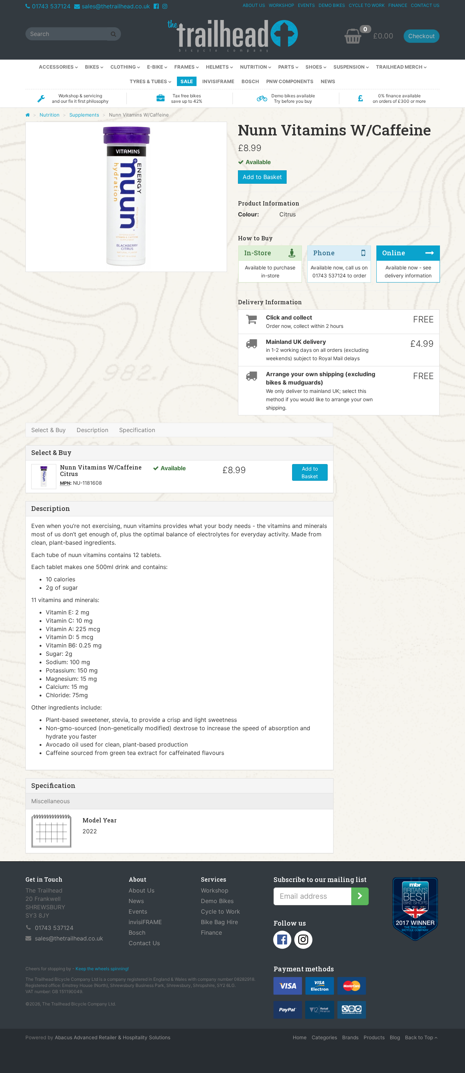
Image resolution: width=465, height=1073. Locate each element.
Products (374, 1037)
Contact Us (144, 943)
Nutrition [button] (254, 67)
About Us (141, 890)
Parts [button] (286, 67)
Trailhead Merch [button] (400, 67)
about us (254, 5)
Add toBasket (310, 472)
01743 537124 (51, 6)
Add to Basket (262, 176)
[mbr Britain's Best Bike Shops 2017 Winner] (415, 910)
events (306, 5)
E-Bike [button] (155, 67)
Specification (137, 430)
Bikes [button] (92, 67)
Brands (350, 1037)
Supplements (84, 115)
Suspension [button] (349, 67)
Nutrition (50, 115)
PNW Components (290, 81)
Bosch (250, 81)
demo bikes (332, 5)
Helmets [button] (218, 67)
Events (138, 911)
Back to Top (419, 1037)
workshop (281, 5)
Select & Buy (48, 430)
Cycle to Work (220, 911)
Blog (395, 1037)
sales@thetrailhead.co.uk (116, 6)
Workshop (215, 890)
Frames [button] (185, 67)
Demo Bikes (217, 901)
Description (92, 430)
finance (397, 5)
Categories (324, 1037)
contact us (425, 5)
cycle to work (367, 5)
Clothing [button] (123, 67)
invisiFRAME (218, 81)
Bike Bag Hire (219, 922)
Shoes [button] (314, 67)
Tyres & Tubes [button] (149, 81)
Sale (187, 81)
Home (300, 1037)
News (328, 81)
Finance (211, 932)
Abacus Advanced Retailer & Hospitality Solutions (112, 1037)
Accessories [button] (57, 67)
